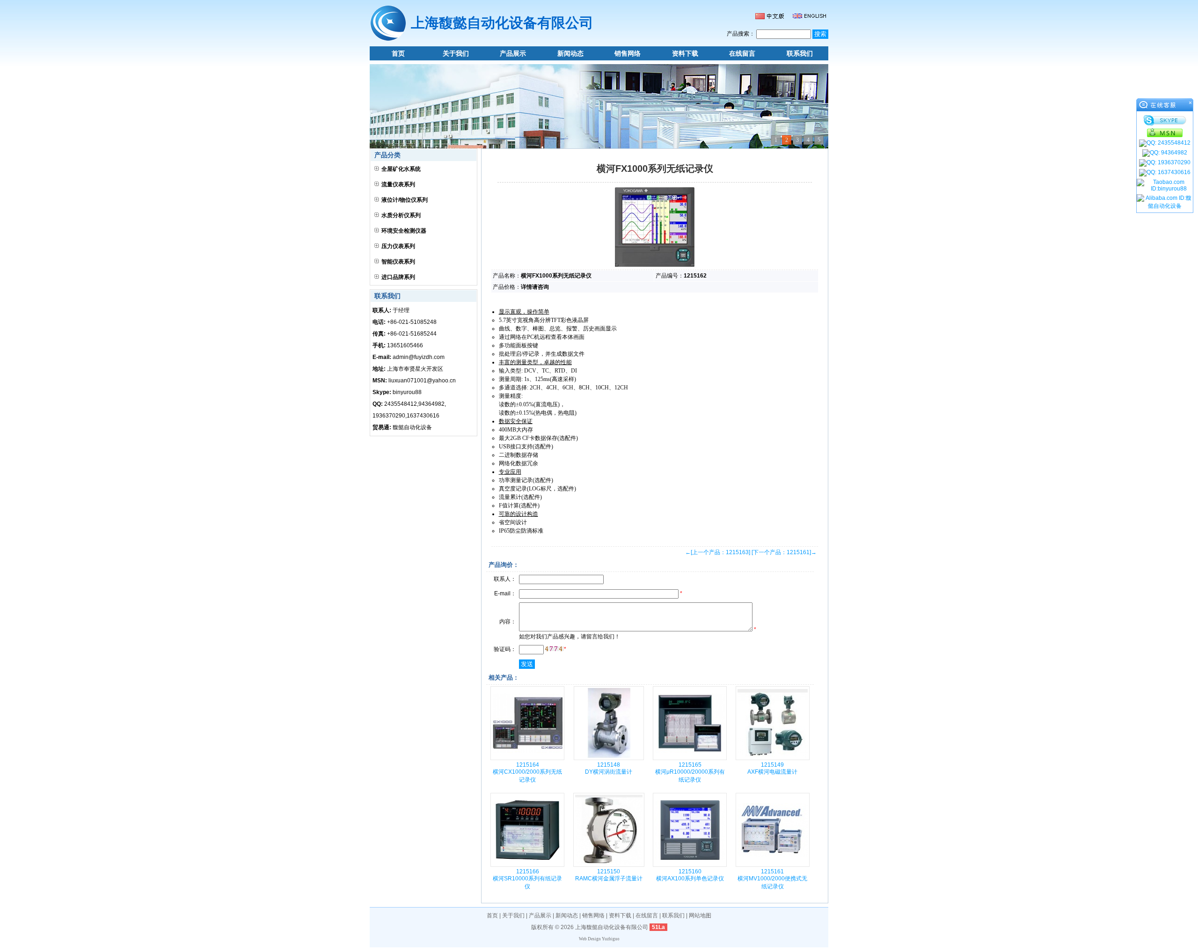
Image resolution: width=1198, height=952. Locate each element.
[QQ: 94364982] (1165, 153)
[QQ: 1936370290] (1165, 163)
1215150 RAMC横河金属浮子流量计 (609, 875)
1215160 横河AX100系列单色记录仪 (690, 875)
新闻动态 (570, 53)
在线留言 (742, 53)
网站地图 (700, 915)
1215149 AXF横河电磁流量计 (772, 768)
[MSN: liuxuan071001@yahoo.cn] (1165, 132)
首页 (398, 53)
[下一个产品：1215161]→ (784, 552)
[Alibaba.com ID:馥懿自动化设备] (1165, 202)
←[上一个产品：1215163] (717, 552)
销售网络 (627, 53)
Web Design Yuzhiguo (599, 939)
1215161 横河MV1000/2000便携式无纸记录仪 (772, 879)
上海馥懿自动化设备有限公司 (611, 927)
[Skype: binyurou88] (1165, 120)
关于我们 (456, 53)
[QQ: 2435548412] (1165, 143)
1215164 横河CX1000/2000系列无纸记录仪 (527, 772)
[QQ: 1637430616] (1165, 172)
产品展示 (513, 53)
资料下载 (685, 53)
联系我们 (800, 53)
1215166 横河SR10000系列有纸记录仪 (527, 879)
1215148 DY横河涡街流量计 (608, 768)
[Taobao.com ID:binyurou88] (1165, 185)
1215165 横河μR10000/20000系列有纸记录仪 (690, 772)
